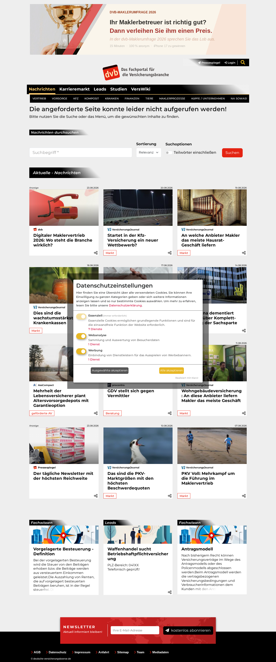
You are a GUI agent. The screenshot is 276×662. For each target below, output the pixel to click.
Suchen (232, 152)
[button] (96, 252)
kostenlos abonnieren (190, 630)
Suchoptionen (178, 144)
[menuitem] (207, 62)
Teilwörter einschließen (195, 152)
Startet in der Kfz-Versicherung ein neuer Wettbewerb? (132, 240)
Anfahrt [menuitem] (103, 652)
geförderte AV (42, 413)
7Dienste (95, 329)
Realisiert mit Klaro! (186, 377)
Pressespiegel (210, 62)
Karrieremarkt (74, 89)
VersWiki (140, 89)
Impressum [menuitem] (82, 652)
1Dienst (94, 344)
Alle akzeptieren (171, 370)
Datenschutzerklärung (125, 305)
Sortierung (146, 144)
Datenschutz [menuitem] (57, 652)
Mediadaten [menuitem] (160, 652)
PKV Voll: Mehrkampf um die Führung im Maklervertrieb (208, 478)
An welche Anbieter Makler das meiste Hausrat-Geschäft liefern (210, 240)
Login (231, 62)
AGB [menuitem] (37, 652)
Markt (110, 253)
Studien (118, 89)
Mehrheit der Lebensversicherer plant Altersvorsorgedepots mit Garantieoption (61, 398)
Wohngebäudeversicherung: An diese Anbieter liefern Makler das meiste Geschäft (211, 395)
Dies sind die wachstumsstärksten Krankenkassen (56, 318)
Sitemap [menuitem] (123, 652)
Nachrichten (42, 89)
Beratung (112, 413)
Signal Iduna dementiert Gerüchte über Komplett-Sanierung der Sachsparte (209, 318)
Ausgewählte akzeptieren (109, 370)
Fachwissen (42, 523)
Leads (100, 89)
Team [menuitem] (140, 652)
